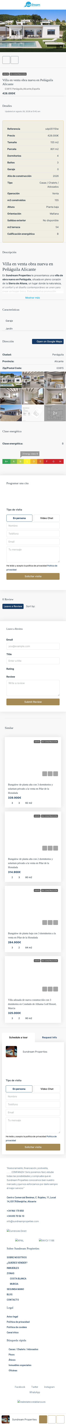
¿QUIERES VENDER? (17, 1262)
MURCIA (14, 1284)
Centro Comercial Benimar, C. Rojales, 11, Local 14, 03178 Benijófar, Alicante (31, 1199)
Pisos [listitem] (12, 1354)
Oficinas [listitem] (13, 1370)
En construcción (18, 74)
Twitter (34, 1387)
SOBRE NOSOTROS (17, 1257)
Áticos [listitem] (12, 1360)
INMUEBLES (13, 1268)
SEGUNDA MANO (15, 1289)
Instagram (49, 1387)
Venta (5, 74)
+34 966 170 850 (15, 1211)
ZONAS (10, 1273)
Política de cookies (17, 1327)
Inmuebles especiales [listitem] (20, 1365)
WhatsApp (34, 1392)
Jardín (9, 328)
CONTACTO (13, 1300)
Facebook (19, 1387)
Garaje (9, 320)
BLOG (9, 1294)
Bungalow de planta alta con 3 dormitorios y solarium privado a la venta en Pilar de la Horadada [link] (30, 788)
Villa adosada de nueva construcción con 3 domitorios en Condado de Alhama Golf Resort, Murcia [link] (32, 1004)
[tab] (18, 1037)
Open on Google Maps (49, 341)
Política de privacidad (18, 1322)
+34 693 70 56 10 (15, 1216)
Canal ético (13, 1332)
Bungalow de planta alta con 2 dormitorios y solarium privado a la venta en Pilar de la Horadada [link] (30, 863)
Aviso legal (12, 1316)
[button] (33, 31)
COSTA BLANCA (18, 1278)
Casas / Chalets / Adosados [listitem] (23, 1349)
